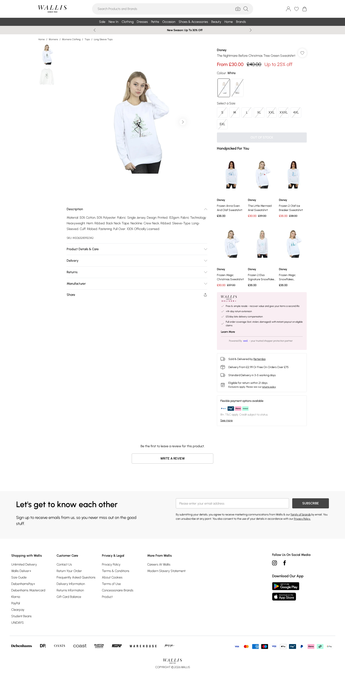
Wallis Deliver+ (21, 571)
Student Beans (21, 616)
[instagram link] (274, 562)
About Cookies (112, 577)
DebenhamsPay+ (23, 584)
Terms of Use (111, 584)
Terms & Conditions (115, 571)
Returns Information (70, 590)
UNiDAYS (17, 622)
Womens (53, 39)
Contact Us (64, 564)
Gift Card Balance (69, 597)
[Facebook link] (284, 562)
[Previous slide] (94, 30)
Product (107, 597)
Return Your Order (69, 571)
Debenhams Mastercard (28, 590)
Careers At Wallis (158, 564)
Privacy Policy (111, 564)
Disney (222, 50)
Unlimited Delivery (24, 564)
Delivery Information (71, 584)
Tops (87, 39)
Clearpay (17, 610)
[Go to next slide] (182, 122)
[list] (136, 121)
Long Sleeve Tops (103, 39)
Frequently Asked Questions (76, 577)
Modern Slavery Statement (166, 571)
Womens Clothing (71, 39)
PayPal (15, 603)
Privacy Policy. (302, 519)
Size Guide (19, 577)
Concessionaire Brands (117, 590)
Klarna (15, 597)
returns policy (269, 386)
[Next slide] (250, 30)
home (41, 39)
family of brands (301, 514)
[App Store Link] (285, 591)
